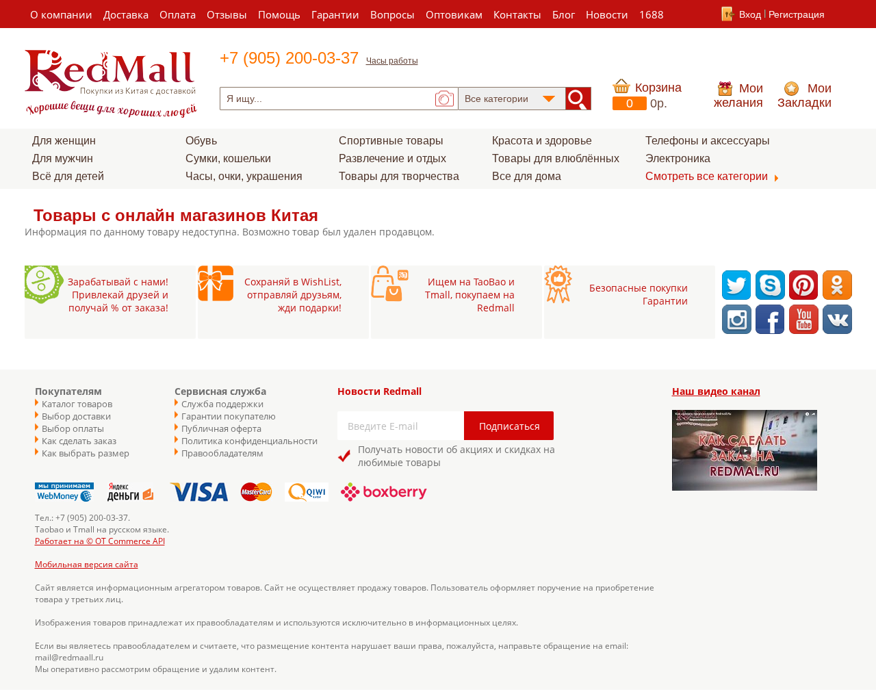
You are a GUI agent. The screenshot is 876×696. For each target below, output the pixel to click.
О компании (61, 14)
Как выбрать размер (85, 453)
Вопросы (392, 14)
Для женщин (64, 140)
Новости (607, 14)
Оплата (177, 14)
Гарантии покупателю (228, 416)
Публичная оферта (221, 428)
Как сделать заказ (79, 441)
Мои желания (738, 95)
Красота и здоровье (542, 140)
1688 (651, 14)
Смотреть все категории (706, 176)
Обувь (201, 140)
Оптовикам (454, 14)
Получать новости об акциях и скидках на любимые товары (456, 456)
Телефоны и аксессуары (707, 140)
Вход (750, 14)
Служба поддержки (222, 404)
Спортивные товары (391, 140)
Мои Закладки (804, 95)
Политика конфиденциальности (243, 441)
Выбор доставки (76, 416)
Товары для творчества (399, 176)
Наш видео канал (716, 391)
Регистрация (797, 14)
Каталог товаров (77, 404)
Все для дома (526, 176)
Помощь (279, 14)
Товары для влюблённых (555, 158)
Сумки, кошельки (228, 158)
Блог (563, 14)
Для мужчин (62, 158)
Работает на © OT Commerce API (100, 541)
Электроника (677, 158)
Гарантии (335, 14)
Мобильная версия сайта (86, 564)
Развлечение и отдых (392, 158)
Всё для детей (68, 176)
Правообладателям (222, 453)
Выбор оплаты (73, 428)
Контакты (517, 14)
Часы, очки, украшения (243, 176)
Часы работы (392, 61)
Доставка (126, 14)
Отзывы (227, 14)
